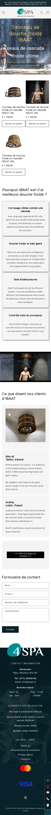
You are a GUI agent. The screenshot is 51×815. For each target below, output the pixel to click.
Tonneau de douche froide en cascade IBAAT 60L (13, 158)
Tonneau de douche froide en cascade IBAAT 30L (13, 110)
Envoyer (10, 629)
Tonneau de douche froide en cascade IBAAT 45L (37, 110)
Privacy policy (25, 755)
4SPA (14, 808)
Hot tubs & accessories (25, 712)
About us (25, 746)
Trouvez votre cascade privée (25, 65)
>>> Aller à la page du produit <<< (25, 554)
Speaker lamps (25, 731)
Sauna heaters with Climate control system (25, 719)
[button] (3, 13)
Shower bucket (25, 726)
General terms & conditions (25, 750)
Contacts (25, 759)
